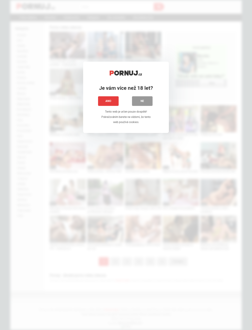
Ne (142, 101)
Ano (108, 101)
